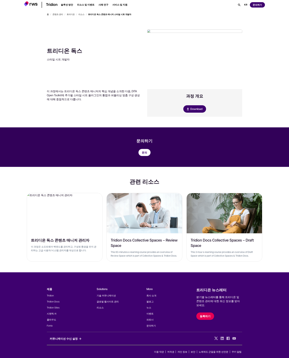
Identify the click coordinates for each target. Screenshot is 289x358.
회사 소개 (151, 295)
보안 (193, 351)
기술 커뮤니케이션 (106, 295)
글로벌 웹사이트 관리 (108, 301)
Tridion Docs (53, 301)
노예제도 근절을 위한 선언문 (213, 351)
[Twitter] (216, 338)
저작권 (171, 351)
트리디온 (71, 14)
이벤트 (150, 313)
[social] (240, 338)
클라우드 (51, 319)
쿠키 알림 (237, 351)
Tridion (50, 295)
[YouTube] (234, 338)
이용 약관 (159, 351)
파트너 (150, 319)
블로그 (150, 301)
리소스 (81, 14)
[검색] (239, 5)
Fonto (50, 325)
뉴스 (149, 307)
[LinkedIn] (222, 338)
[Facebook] (228, 338)
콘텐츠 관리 (58, 14)
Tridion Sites (53, 307)
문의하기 (151, 325)
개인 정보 (182, 351)
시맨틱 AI (51, 313)
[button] (31, 4)
